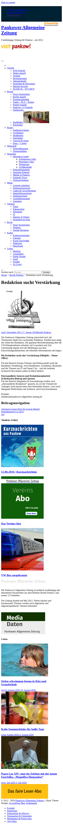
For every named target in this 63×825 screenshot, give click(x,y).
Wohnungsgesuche (21, 188)
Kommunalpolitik (21, 99)
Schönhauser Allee (27, 159)
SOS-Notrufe (19, 70)
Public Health (19, 256)
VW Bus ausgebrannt (14, 575)
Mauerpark (18, 246)
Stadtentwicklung (21, 130)
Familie (16, 262)
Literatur (17, 238)
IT (14, 214)
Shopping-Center (21, 156)
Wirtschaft (11, 146)
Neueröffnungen (20, 148)
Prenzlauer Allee (26, 162)
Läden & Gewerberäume (24, 190)
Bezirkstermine (20, 78)
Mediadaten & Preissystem (19, 818)
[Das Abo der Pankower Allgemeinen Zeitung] (24, 798)
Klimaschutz (18, 209)
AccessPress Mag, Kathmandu (23, 803)
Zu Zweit (17, 264)
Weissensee (24, 164)
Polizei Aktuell (20, 105)
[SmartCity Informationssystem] (51, 24)
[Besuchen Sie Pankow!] (15, 49)
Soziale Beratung (21, 230)
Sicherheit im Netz (21, 219)
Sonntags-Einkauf (21, 172)
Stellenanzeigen (20, 196)
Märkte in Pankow (21, 175)
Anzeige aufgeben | (16, 12)
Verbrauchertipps (21, 180)
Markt (10, 183)
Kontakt (11, 808)
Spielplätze (18, 138)
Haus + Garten (20, 143)
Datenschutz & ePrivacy (18, 813)
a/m (3, 734)
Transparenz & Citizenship (19, 816)
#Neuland (17, 212)
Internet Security (20, 86)
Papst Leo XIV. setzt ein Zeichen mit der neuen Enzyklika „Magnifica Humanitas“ (29, 775)
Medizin (17, 251)
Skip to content (8, 2)
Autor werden (13, 15)
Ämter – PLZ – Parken (23, 102)
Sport (15, 259)
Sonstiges (17, 201)
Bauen (10, 127)
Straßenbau (18, 135)
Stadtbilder (18, 122)
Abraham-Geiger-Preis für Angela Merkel (20, 409)
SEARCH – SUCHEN (23, 89)
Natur (15, 206)
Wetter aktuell (19, 73)
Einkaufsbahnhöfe (21, 169)
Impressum (12, 811)
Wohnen (17, 227)
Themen (11, 204)
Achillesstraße (25, 167)
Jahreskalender (20, 81)
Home (4, 275)
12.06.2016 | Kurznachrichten (19, 471)
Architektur (18, 133)
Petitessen (17, 243)
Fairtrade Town (20, 177)
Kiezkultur (18, 125)
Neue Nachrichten (21, 94)
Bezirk (10, 91)
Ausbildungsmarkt (21, 198)
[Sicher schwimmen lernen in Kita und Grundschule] (24, 675)
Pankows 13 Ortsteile (23, 107)
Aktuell (10, 68)
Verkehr (16, 76)
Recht (9, 222)
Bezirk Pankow (16, 275)
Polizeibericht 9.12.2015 (12, 412)
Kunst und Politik (21, 240)
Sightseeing (18, 110)
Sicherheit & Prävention (24, 83)
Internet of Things (21, 217)
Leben (10, 248)
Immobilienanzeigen (22, 193)
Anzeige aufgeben (21, 185)
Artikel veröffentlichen (17, 10)
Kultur (10, 233)
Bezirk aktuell (19, 97)
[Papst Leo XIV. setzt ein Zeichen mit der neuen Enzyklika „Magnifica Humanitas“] (24, 768)
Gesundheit (18, 254)
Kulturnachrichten (21, 235)
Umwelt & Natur (21, 140)
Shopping (11, 154)
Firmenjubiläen (20, 151)
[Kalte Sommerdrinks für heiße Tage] (24, 723)
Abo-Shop (12, 821)
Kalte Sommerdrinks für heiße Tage (22, 729)
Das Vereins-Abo (11, 523)
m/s (2, 332)
